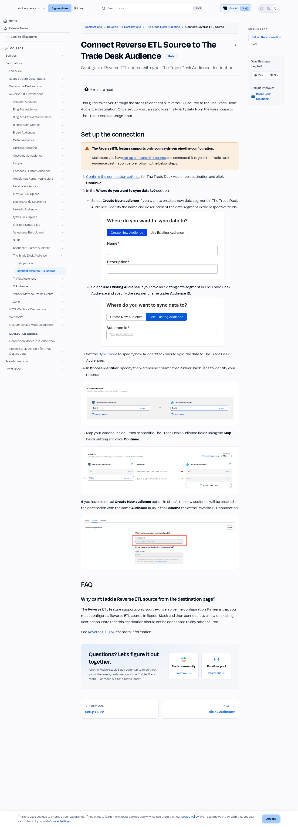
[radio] (261, 8)
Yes (260, 75)
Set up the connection (266, 37)
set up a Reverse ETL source (144, 157)
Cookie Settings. (60, 821)
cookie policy (190, 817)
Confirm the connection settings (113, 176)
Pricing (78, 8)
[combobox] (151, 8)
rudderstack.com (29, 8)
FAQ (254, 44)
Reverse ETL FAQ (101, 632)
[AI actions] (235, 44)
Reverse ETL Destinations (124, 27)
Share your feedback (263, 96)
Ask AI (238, 8)
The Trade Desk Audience (163, 27)
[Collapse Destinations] (62, 63)
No (276, 75)
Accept (271, 819)
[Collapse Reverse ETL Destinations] (62, 94)
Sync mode (108, 354)
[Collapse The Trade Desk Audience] (62, 256)
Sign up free (60, 8)
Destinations (93, 27)
